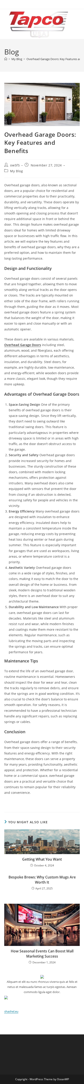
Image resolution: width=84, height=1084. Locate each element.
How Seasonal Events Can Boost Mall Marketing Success (42, 953)
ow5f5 (15, 165)
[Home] (5, 59)
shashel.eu (11, 1011)
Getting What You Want (42, 859)
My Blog (16, 171)
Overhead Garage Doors (22, 345)
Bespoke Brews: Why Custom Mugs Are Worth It (42, 879)
